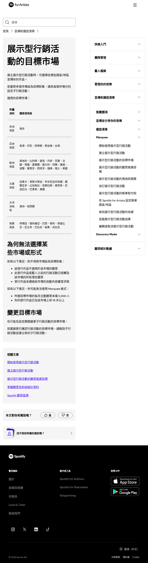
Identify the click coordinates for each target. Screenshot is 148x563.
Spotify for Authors (72, 479)
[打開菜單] (135, 5)
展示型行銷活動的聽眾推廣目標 (27, 379)
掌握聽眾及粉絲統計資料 (23, 387)
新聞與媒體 (16, 488)
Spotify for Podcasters (74, 487)
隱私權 (126, 557)
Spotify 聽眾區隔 (18, 395)
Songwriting (68, 495)
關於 (11, 479)
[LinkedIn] (36, 529)
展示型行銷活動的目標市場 (116, 160)
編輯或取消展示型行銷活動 (116, 226)
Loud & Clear (17, 505)
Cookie (135, 557)
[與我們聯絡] (70, 433)
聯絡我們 (14, 513)
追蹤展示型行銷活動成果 (115, 219)
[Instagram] (13, 529)
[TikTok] (47, 529)
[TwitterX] (24, 529)
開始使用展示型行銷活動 (23, 362)
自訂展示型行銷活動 (112, 186)
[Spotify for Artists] (19, 5)
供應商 (13, 496)
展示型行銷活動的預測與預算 (117, 179)
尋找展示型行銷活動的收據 (116, 212)
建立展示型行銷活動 (20, 371)
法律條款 (115, 557)
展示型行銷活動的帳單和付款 (117, 193)
